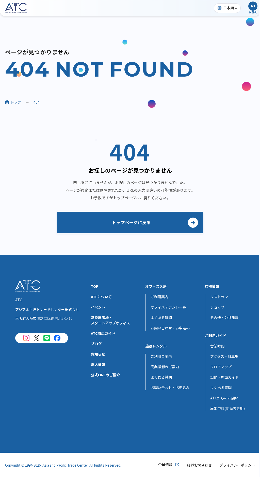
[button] (252, 8)
